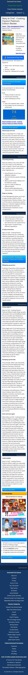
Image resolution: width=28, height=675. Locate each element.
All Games (14, 590)
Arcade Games (14, 629)
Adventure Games (14, 632)
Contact (14, 578)
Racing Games (14, 624)
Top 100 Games (14, 585)
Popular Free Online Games (14, 607)
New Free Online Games (14, 610)
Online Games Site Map (14, 595)
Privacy (14, 580)
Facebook (14, 646)
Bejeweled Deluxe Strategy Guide (14, 600)
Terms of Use (14, 583)
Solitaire (14, 615)
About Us (14, 575)
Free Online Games (14, 9)
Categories (10, 13)
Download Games (15, 5)
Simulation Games (14, 622)
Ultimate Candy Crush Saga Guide (14, 598)
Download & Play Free (15, 57)
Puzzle (14, 612)
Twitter (14, 649)
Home (4, 26)
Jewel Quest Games (14, 639)
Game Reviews (14, 593)
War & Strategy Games (14, 620)
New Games (14, 588)
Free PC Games (14, 617)
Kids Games (14, 627)
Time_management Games (15, 26)
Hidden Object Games (14, 634)
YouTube (14, 651)
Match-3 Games (14, 637)
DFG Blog (14, 654)
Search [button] (19, 13)
